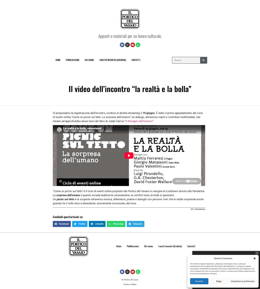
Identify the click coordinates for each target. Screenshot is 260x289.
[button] (254, 258)
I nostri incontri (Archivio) (112, 60)
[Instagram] (127, 45)
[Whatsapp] (138, 45)
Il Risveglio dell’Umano (139, 121)
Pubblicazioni (72, 60)
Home (58, 60)
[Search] (203, 60)
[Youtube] (132, 45)
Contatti (135, 60)
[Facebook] (122, 45)
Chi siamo (89, 60)
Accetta (199, 281)
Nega (218, 281)
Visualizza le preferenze (242, 281)
